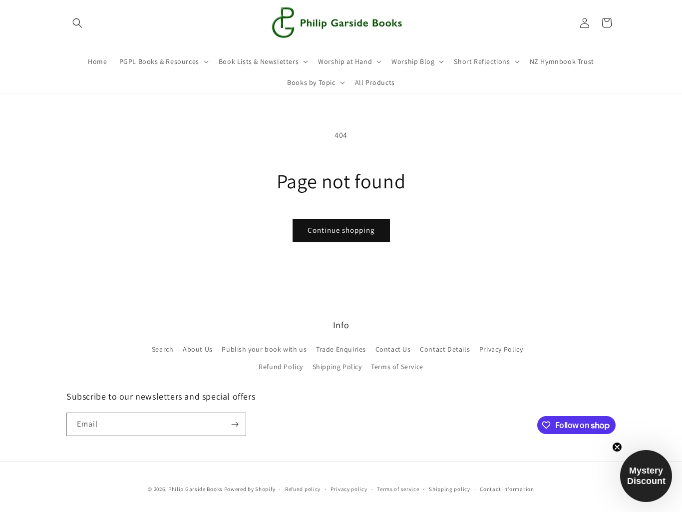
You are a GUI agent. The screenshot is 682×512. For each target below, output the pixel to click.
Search (163, 349)
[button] (77, 23)
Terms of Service (397, 366)
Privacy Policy (501, 349)
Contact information (507, 489)
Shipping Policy (337, 366)
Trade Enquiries (341, 349)
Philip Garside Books (195, 489)
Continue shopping (341, 230)
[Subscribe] (235, 424)
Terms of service (398, 489)
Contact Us (393, 349)
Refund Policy (281, 366)
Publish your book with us (264, 349)
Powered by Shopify (250, 489)
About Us (198, 349)
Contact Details (445, 349)
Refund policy (303, 489)
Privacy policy (349, 489)
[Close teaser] (617, 447)
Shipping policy (449, 489)
